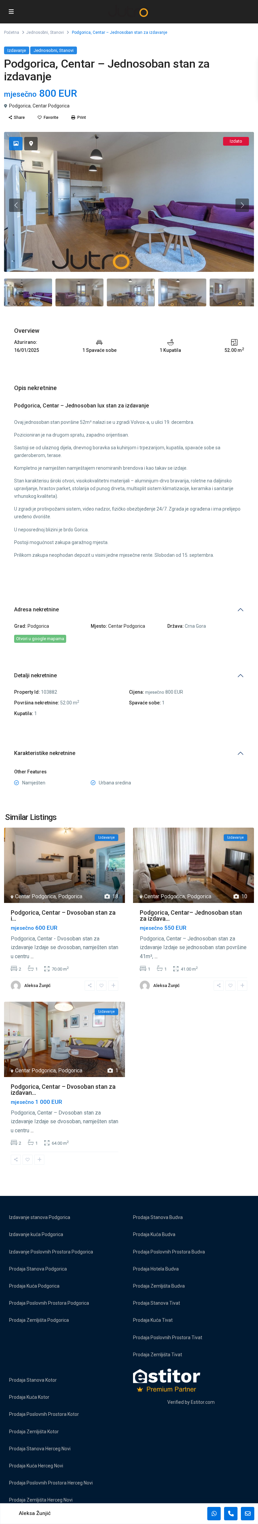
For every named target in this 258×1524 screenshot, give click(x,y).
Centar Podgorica (51, 105)
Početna (11, 32)
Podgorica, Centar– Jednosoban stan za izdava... (191, 915)
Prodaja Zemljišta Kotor (34, 1431)
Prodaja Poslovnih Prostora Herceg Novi (51, 1482)
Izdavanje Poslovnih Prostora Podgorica (51, 1251)
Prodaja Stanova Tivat (156, 1303)
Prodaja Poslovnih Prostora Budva (169, 1251)
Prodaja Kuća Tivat (153, 1320)
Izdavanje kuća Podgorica (36, 1234)
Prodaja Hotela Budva (156, 1269)
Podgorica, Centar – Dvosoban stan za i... (63, 915)
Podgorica (20, 105)
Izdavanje (16, 50)
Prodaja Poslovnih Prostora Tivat (167, 1337)
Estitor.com (203, 1402)
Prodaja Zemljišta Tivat (157, 1354)
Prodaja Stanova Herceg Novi (40, 1448)
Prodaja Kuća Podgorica (34, 1286)
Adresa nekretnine (36, 609)
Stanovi (57, 32)
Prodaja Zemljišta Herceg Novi (41, 1500)
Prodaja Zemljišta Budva (159, 1286)
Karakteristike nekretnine (44, 753)
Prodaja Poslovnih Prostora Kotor (44, 1414)
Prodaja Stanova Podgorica (38, 1269)
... (32, 956)
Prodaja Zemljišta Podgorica (39, 1320)
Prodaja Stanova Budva (158, 1217)
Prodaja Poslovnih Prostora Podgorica (49, 1303)
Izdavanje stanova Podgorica (39, 1217)
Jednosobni (37, 32)
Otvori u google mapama (40, 638)
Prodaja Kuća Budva (154, 1234)
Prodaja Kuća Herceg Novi (36, 1465)
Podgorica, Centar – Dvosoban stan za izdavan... (63, 1089)
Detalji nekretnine (35, 675)
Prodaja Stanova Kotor (33, 1380)
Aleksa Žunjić (37, 985)
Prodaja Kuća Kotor (29, 1397)
